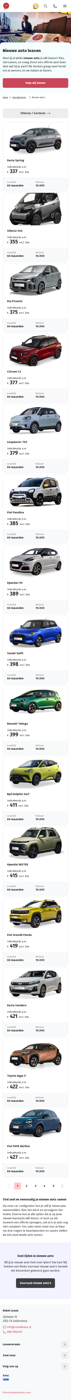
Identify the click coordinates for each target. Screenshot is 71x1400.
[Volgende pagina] (62, 1186)
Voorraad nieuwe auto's (35, 1283)
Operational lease (20, 97)
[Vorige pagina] (8, 1186)
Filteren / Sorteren (33, 113)
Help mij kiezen (35, 83)
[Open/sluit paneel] (64, 1344)
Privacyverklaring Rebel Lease (17, 1392)
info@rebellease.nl (19, 1327)
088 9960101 (14, 1332)
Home (5, 97)
